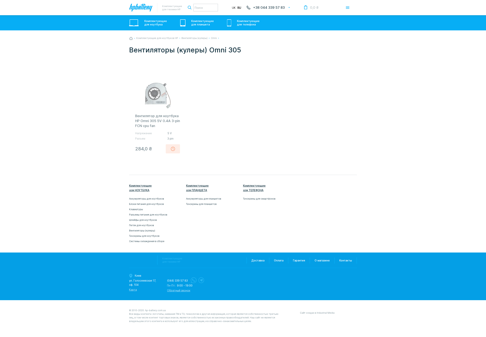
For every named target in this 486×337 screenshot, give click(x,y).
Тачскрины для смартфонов (259, 198)
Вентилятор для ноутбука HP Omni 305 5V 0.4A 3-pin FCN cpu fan (157, 121)
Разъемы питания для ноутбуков (148, 214)
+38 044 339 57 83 (269, 7)
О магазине (322, 260)
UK (234, 7)
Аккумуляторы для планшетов (203, 198)
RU (239, 7)
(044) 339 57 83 (177, 280)
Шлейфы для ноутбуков (143, 220)
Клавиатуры (136, 209)
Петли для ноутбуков (141, 225)
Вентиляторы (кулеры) (142, 230)
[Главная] (131, 38)
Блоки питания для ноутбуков (146, 204)
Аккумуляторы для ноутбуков (146, 198)
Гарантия (299, 260)
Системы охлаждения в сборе (146, 241)
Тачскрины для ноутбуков (144, 235)
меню (347, 7)
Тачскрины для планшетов (201, 204)
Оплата (278, 260)
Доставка (257, 260)
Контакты (345, 260)
